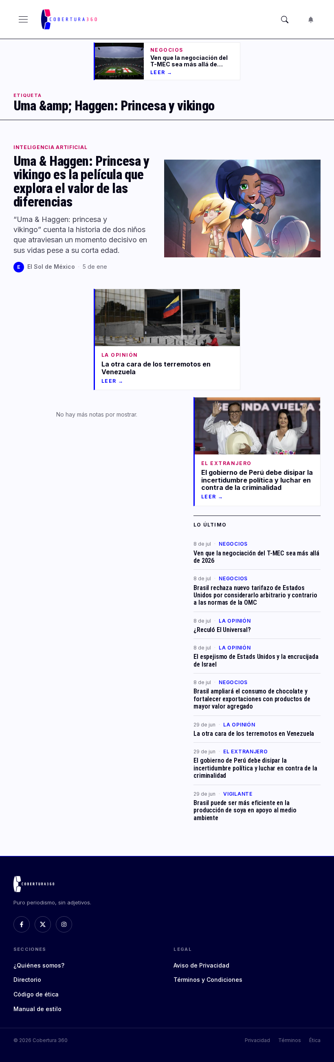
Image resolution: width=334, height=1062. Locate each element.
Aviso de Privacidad (201, 965)
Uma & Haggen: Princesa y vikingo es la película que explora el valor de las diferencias (81, 182)
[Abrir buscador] (284, 19)
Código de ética (36, 994)
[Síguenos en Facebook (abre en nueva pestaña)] (21, 924)
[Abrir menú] (23, 19)
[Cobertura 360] (70, 19)
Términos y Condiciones (208, 979)
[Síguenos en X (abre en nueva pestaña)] (43, 924)
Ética (315, 1040)
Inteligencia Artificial (50, 147)
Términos (289, 1040)
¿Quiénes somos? (38, 965)
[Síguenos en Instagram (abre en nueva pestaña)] (64, 924)
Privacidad (257, 1040)
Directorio (27, 979)
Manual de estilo (37, 1008)
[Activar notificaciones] (311, 19)
